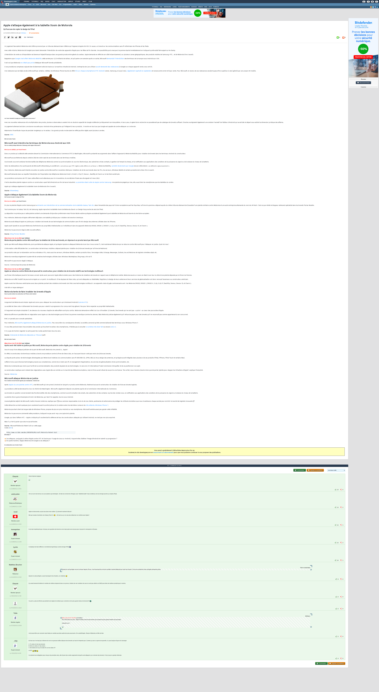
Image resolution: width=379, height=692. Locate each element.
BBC (12, 135)
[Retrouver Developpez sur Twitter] (373, 7)
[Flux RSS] (371, 7)
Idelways (23, 33)
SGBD (75, 4)
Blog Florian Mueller (17, 234)
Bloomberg (14, 191)
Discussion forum (364, 82)
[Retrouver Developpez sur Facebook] (375, 7)
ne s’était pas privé (27, 63)
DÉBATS (200, 7)
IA (33, 4)
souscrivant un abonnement (163, 453)
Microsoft (43, 4)
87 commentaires (34, 33)
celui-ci (113, 327)
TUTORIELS (155, 7)
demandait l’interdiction (115, 59)
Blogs (47, 1)
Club (90, 1)
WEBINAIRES (167, 7)
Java (49, 4)
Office (80, 4)
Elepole (15, 476)
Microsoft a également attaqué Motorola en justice (33, 323)
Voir (10, 428)
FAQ (41, 1)
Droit (84, 1)
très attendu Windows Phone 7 (97, 405)
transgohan (15, 529)
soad (15, 512)
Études (77, 1)
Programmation (67, 4)
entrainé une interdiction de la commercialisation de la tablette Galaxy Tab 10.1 (65, 205)
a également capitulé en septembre (139, 71)
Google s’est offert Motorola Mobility (28, 59)
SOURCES (194, 7)
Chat (53, 1)
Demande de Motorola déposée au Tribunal (26, 335)
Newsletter (61, 1)
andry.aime (15, 494)
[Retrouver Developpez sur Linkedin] (377, 7)
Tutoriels (34, 1)
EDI (60, 4)
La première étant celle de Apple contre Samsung (93, 182)
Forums (26, 1)
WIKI (205, 7)
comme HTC (83, 302)
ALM (37, 4)
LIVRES (175, 7)
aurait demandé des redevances (107, 67)
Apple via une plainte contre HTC (21, 385)
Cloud (29, 4)
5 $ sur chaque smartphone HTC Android (90, 71)
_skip (15, 641)
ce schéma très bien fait (94, 327)
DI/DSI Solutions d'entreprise (18, 4)
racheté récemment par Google (122, 166)
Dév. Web (54, 4)
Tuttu (15, 613)
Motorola (13, 374)
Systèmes (93, 4)
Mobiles (86, 4)
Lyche (15, 547)
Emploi (70, 1)
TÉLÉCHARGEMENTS (184, 7)
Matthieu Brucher (15, 565)
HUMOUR (216, 7)
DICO (210, 7)
